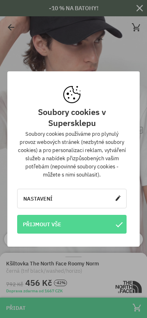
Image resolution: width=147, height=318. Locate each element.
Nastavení (38, 198)
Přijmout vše (42, 224)
